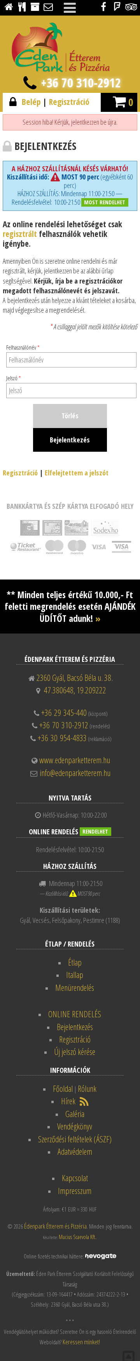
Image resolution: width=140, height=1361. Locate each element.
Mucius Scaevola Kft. (77, 1237)
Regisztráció (69, 101)
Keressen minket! (81, 1341)
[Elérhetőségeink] (48, 6)
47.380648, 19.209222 (75, 690)
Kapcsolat (75, 1177)
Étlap (75, 962)
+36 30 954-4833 (62, 737)
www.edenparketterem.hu (74, 760)
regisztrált (20, 233)
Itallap (74, 974)
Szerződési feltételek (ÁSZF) (75, 1139)
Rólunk (87, 1088)
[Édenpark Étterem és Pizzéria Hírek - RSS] (84, 1101)
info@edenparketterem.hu (75, 772)
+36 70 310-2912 (81, 82)
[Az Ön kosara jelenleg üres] (119, 101)
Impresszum (74, 1190)
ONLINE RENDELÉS (74, 1014)
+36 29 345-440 (64, 712)
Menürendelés (74, 987)
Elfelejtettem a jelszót (76, 472)
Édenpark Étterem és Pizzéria (55, 1226)
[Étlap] (22, 6)
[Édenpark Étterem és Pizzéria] (9, 6)
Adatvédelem (75, 1151)
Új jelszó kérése (74, 1051)
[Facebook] (103, 6)
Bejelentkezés (75, 1026)
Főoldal (63, 1088)
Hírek (68, 1101)
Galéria (74, 1113)
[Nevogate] (100, 1255)
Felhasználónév (23, 347)
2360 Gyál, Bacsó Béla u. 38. (75, 677)
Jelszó (13, 378)
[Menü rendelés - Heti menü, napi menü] (35, 6)
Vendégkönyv (74, 1126)
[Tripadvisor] (131, 6)
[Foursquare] (117, 6)
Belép (31, 101)
